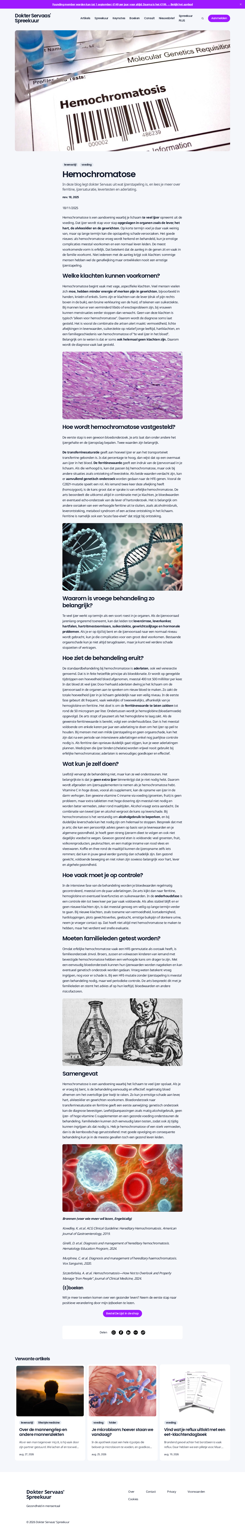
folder (112, 1422)
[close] (241, 4)
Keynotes (119, 18)
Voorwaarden (196, 1492)
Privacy (171, 1492)
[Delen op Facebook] (121, 1332)
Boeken (134, 18)
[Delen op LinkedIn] (128, 1332)
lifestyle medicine (49, 1422)
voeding (87, 164)
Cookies (133, 1499)
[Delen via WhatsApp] (113, 1332)
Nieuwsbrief (167, 18)
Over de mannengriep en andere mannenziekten (43, 1432)
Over (131, 1492)
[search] (203, 18)
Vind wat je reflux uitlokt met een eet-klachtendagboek (194, 1432)
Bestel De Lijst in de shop (122, 1313)
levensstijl (70, 164)
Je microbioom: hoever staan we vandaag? (122, 1432)
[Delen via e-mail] (135, 1332)
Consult (149, 18)
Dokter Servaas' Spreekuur (33, 18)
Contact (151, 1492)
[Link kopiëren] (143, 1332)
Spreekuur (101, 18)
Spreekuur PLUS (185, 18)
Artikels (85, 18)
